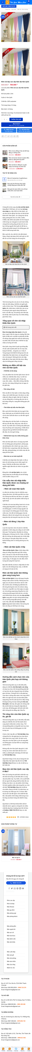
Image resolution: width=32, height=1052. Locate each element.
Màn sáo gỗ (10, 955)
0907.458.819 (12, 1021)
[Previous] (2, 43)
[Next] (7, 43)
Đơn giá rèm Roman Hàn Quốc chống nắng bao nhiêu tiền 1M (16, 184)
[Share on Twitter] (8, 136)
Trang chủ (7, 9)
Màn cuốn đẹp (11, 951)
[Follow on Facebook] (9, 889)
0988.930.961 (12, 1004)
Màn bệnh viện (11, 939)
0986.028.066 (12, 1037)
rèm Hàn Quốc (17, 687)
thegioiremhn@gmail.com (12, 1006)
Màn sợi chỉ (10, 932)
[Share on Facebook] (5, 136)
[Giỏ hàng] (28, 1)
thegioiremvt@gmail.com (12, 1040)
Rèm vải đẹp (10, 903)
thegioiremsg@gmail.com (12, 989)
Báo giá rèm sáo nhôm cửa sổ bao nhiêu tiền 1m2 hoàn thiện (17, 189)
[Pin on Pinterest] (14, 136)
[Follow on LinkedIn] (20, 889)
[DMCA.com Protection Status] (10, 891)
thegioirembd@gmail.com (12, 1023)
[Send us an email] (15, 889)
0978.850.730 (21, 1021)
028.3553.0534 (12, 987)
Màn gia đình (11, 910)
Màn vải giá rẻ (16, 857)
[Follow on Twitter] (12, 889)
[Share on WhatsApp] (2, 136)
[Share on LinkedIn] (17, 136)
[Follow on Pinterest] (17, 889)
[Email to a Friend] (11, 136)
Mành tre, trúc (11, 967)
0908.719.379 (22, 987)
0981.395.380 (21, 1004)
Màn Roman (10, 906)
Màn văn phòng (11, 958)
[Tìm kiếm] (28, 4)
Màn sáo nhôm (11, 961)
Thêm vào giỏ (16, 119)
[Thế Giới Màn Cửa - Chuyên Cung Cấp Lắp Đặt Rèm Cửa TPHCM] (15, 2)
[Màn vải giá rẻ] (16, 841)
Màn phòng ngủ (11, 913)
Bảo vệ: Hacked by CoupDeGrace (17, 178)
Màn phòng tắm (11, 926)
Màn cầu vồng (11, 964)
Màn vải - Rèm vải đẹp (22, 9)
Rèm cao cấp (11, 900)
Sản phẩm (13, 9)
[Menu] (2, 2)
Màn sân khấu (11, 942)
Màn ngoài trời (11, 929)
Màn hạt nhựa (11, 935)
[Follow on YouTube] (23, 889)
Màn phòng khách (12, 916)
